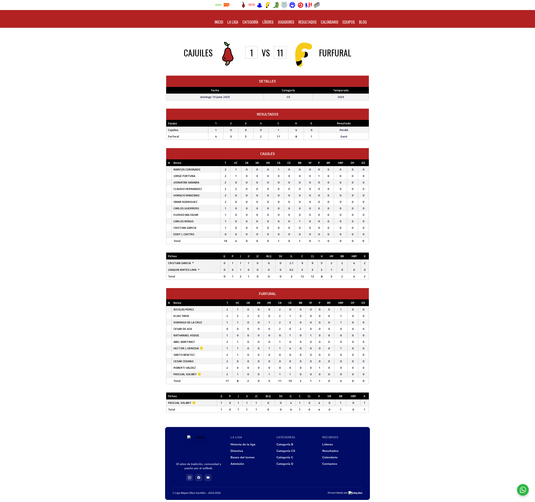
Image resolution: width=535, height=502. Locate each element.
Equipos (349, 22)
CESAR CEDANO (183, 361)
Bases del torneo (243, 457)
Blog (363, 22)
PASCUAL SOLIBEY (185, 374)
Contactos (329, 463)
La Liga (232, 22)
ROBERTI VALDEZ (184, 367)
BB (299, 162)
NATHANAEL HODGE (186, 335)
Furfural (173, 136)
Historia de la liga (243, 444)
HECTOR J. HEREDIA (186, 348)
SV (280, 256)
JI (249, 256)
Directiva (237, 450)
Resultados (307, 22)
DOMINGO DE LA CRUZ (187, 322)
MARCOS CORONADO (186, 169)
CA (278, 162)
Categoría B (284, 444)
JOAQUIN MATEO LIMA (182, 269)
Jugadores (286, 22)
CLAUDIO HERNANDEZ (187, 189)
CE (289, 162)
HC (236, 162)
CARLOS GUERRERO (186, 208)
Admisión (237, 463)
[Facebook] (198, 477)
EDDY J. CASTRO (183, 234)
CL (312, 256)
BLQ (268, 256)
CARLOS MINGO (183, 221)
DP (352, 162)
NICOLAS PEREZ (183, 309)
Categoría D (284, 463)
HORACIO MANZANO (186, 195)
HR (268, 162)
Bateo (177, 162)
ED (363, 162)
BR (328, 162)
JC (257, 256)
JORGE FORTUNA (184, 176)
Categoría (250, 22)
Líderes (268, 22)
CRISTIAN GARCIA (184, 227)
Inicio (219, 22)
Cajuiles (173, 130)
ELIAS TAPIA (181, 316)
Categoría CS (285, 450)
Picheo (172, 256)
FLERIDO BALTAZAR (185, 214)
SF (310, 162)
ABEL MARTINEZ (184, 341)
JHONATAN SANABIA (186, 182)
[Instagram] (189, 477)
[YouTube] (207, 477)
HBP (340, 162)
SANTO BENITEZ (184, 354)
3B (257, 162)
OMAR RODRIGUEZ (185, 202)
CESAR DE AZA (182, 329)
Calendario (329, 22)
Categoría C (284, 457)
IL (291, 256)
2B (246, 162)
